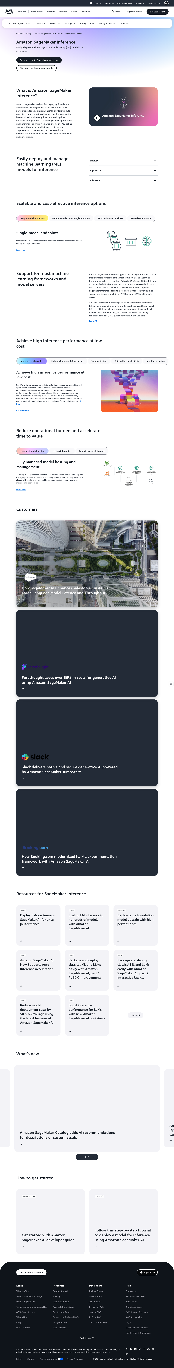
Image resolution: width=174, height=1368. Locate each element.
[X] (127, 1349)
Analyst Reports (60, 1322)
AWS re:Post (131, 1301)
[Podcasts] (153, 1349)
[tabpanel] (87, 241)
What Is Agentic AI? (25, 1301)
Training (56, 1296)
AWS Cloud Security (25, 1312)
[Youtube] (148, 1349)
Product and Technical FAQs (66, 1317)
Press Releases (23, 1327)
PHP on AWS (95, 1317)
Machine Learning (23, 33)
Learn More (94, 321)
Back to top (85, 1338)
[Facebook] (131, 1349)
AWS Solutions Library (63, 1306)
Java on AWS (95, 1312)
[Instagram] (140, 1349)
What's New (21, 1317)
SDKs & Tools (95, 1296)
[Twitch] (144, 1349)
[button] (37, 11)
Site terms (31, 1359)
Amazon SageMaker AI (44, 33)
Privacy (19, 1359)
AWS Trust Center (61, 1301)
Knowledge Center (134, 1306)
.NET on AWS (95, 1301)
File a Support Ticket (135, 1296)
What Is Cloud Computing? (29, 1296)
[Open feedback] (171, 684)
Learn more (21, 250)
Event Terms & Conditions (138, 1333)
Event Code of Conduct (137, 1327)
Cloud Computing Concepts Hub (31, 1306)
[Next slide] (95, 1157)
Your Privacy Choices (48, 1359)
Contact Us (131, 1291)
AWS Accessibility (134, 1317)
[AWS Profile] (166, 3)
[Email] (127, 1354)
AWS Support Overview (137, 1312)
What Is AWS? (22, 1291)
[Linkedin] (135, 1349)
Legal (128, 1322)
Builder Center (96, 1291)
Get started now (23, 410)
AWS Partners (59, 1327)
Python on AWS (96, 1306)
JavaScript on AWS (98, 1322)
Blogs (19, 1322)
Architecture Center (62, 1312)
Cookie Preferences (75, 1359)
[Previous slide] (79, 1157)
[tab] (32, 218)
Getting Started (60, 1291)
